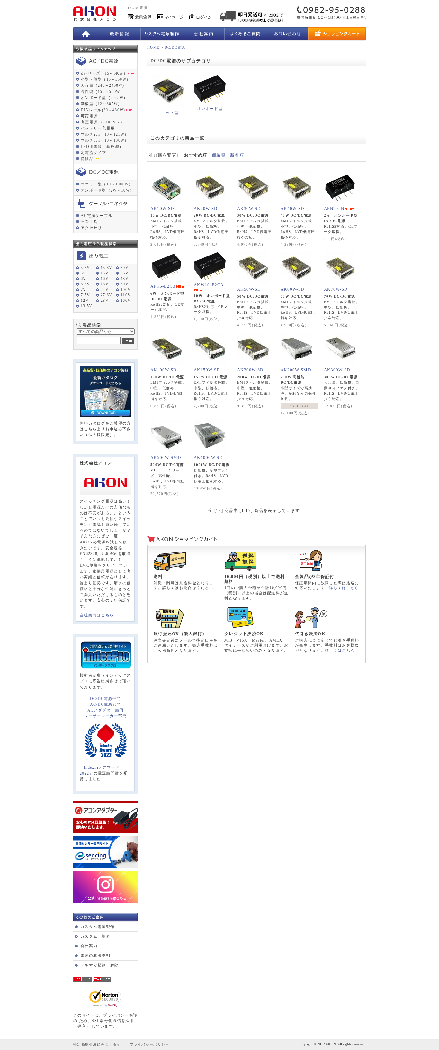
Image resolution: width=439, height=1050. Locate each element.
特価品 (88, 159)
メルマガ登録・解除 (99, 965)
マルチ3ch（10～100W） (105, 140)
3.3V (85, 267)
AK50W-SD (249, 289)
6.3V (85, 284)
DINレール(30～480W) (103, 110)
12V (85, 300)
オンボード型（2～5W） (104, 97)
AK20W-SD (205, 208)
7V (83, 289)
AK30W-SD (249, 208)
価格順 (219, 155)
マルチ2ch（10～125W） (105, 134)
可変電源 (89, 116)
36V (125, 273)
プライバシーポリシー (149, 1044)
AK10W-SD (162, 208)
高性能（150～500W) (101, 91)
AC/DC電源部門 (105, 704)
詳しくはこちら (344, 588)
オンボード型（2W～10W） (107, 190)
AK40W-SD (292, 208)
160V (126, 300)
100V (126, 289)
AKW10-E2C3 (208, 285)
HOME (153, 47)
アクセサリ (91, 228)
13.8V (106, 267)
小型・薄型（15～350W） (105, 79)
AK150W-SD (207, 369)
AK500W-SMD (165, 457)
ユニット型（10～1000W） (107, 184)
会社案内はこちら (97, 615)
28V (105, 300)
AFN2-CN (334, 208)
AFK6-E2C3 (163, 286)
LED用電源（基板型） (102, 146)
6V (83, 278)
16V (105, 278)
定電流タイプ (93, 152)
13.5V (87, 306)
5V (83, 273)
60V (125, 284)
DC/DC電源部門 (105, 698)
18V (105, 284)
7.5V (85, 295)
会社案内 (88, 946)
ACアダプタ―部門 (105, 710)
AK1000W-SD (208, 457)
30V (125, 267)
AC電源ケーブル (96, 215)
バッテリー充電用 (98, 128)
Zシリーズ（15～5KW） (104, 73)
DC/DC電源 (175, 47)
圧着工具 (89, 222)
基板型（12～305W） (101, 104)
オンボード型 (210, 108)
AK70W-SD (335, 289)
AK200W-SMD (296, 369)
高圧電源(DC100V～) (101, 122)
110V (126, 295)
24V (105, 289)
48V (125, 278)
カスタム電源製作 (97, 926)
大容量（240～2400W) (102, 85)
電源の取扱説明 (95, 955)
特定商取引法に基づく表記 (97, 1044)
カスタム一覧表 (95, 936)
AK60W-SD (292, 289)
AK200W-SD (250, 369)
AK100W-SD (163, 369)
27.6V (106, 295)
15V (105, 273)
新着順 (237, 155)
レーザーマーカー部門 (105, 716)
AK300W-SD (337, 369)
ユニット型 (168, 113)
